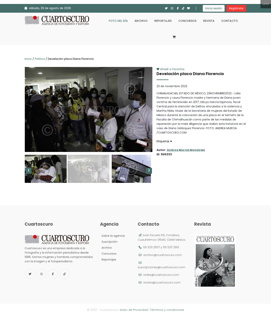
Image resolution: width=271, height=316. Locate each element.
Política (40, 59)
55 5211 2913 (171, 247)
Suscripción (108, 242)
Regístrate (236, 8)
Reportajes (163, 21)
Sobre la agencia (112, 236)
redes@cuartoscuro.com (161, 275)
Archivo (141, 21)
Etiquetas (163, 141)
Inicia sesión (213, 8)
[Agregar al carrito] (88, 140)
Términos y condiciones (167, 310)
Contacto (229, 21)
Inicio (29, 59)
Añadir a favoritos (172, 69)
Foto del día (118, 21)
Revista (208, 21)
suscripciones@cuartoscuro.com (161, 267)
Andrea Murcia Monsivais (186, 150)
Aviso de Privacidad (134, 310)
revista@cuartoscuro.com (162, 282)
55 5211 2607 (151, 247)
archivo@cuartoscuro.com (162, 255)
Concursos (187, 21)
